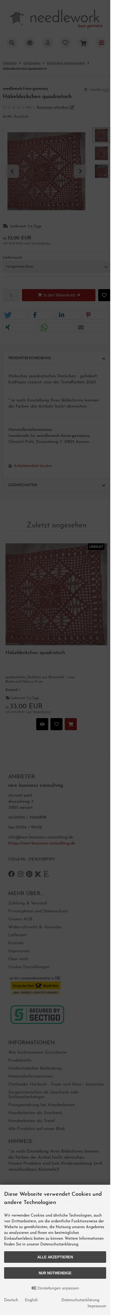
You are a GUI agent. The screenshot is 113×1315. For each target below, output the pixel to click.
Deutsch (11, 1300)
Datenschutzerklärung (80, 1300)
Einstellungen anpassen (57, 1288)
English (31, 1300)
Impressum (96, 1306)
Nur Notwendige (55, 1273)
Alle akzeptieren (55, 1257)
